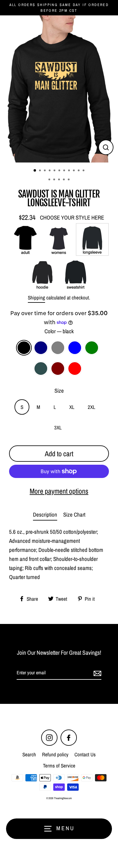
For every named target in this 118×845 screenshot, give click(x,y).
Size (59, 390)
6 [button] (59, 170)
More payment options (59, 491)
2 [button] (40, 170)
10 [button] (79, 170)
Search (29, 754)
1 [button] (35, 170)
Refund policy (55, 754)
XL (71, 407)
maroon (58, 368)
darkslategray (41, 368)
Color (59, 331)
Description (45, 514)
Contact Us (85, 754)
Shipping (36, 297)
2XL (91, 407)
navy (41, 347)
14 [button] (59, 180)
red (74, 368)
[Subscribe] (96, 673)
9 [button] (74, 170)
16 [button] (69, 180)
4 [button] (50, 170)
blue (74, 347)
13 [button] (54, 180)
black (24, 347)
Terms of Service (59, 765)
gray (58, 347)
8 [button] (69, 170)
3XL (58, 427)
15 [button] (64, 180)
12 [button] (49, 180)
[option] (59, 89)
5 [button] (55, 170)
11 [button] (84, 170)
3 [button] (45, 170)
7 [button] (64, 170)
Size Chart (74, 514)
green (91, 347)
